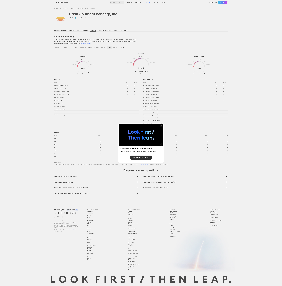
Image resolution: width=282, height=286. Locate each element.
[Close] (161, 126)
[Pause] (161, 144)
